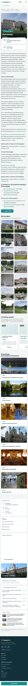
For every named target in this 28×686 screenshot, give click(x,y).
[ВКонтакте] (2, 647)
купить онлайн (11, 140)
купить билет (8, 211)
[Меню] (25, 2)
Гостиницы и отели (5, 664)
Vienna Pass (6, 529)
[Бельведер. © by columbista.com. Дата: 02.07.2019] (7, 226)
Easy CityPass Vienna (8, 524)
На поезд (3, 657)
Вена (17, 9)
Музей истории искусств (18, 131)
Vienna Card (6, 526)
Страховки (3, 676)
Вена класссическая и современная (13, 200)
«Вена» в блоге (6, 612)
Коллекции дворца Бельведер (12, 204)
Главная (2, 9)
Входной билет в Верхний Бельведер (11, 134)
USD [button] (20, 2)
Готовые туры (4, 673)
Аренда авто (4, 666)
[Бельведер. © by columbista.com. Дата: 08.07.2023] (20, 307)
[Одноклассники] (8, 647)
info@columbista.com (6, 649)
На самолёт (3, 655)
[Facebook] (5, 647)
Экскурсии (3, 674)
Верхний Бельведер (9, 189)
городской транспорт (9, 521)
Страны (7, 9)
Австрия (12, 9)
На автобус (3, 659)
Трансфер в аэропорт (6, 668)
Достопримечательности (8, 10)
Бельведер (7, 508)
